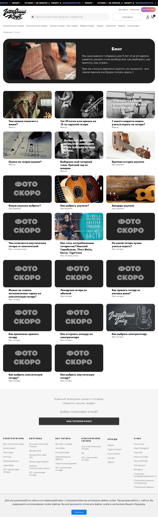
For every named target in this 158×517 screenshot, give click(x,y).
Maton (111, 445)
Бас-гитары (72, 26)
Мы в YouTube (141, 457)
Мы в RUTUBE (141, 461)
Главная (7, 32)
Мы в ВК (138, 452)
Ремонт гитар (148, 9)
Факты (12, 127)
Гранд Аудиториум (38, 461)
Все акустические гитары (38, 445)
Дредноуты (35, 450)
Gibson (111, 462)
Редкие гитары (87, 26)
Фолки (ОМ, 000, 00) (38, 456)
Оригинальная (10, 461)
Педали (121, 26)
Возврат (138, 469)
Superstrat (8, 465)
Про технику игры (18, 249)
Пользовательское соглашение (144, 481)
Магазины (135, 9)
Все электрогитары (13, 444)
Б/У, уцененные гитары (11, 470)
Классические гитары (36, 26)
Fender (111, 458)
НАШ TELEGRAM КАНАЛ (79, 421)
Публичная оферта (144, 487)
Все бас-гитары (63, 444)
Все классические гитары (91, 447)
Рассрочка (139, 465)
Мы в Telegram (141, 448)
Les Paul (7, 457)
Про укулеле (118, 164)
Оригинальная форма (63, 458)
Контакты (139, 444)
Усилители (111, 26)
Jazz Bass (59, 448)
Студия (100, 26)
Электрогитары (57, 26)
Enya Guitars (114, 453)
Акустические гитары (13, 26)
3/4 (82, 453)
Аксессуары (133, 26)
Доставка (123, 9)
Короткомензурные (65, 463)
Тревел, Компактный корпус (39, 466)
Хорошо (79, 512)
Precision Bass (62, 452)
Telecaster (8, 452)
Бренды (113, 439)
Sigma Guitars (114, 449)
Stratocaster (9, 448)
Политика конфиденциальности (145, 475)
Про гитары (117, 249)
